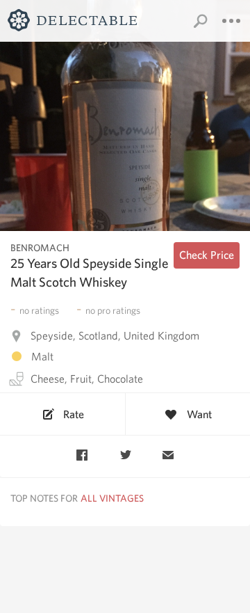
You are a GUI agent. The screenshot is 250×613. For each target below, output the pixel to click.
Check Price (206, 255)
